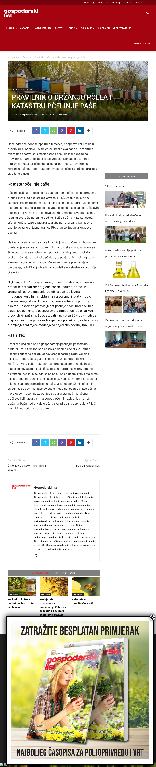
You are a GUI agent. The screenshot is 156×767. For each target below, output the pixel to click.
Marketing (89, 2)
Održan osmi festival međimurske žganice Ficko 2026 (126, 288)
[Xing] (37, 555)
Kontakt (128, 2)
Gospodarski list (28, 114)
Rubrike (10, 28)
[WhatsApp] (53, 130)
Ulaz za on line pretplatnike (114, 28)
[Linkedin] (80, 130)
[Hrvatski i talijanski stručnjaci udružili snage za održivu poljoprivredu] (125, 234)
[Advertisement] (53, 421)
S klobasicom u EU (116, 186)
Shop (72, 28)
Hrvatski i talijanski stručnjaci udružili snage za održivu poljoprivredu (123, 219)
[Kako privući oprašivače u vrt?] (86, 586)
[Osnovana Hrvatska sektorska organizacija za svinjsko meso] (125, 339)
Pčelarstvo (27, 89)
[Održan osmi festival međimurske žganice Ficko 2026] (125, 304)
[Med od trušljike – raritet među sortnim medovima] (22, 586)
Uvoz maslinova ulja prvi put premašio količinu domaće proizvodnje (123, 254)
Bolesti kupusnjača (88, 465)
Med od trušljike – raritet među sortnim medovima (21, 603)
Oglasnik (86, 28)
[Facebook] (36, 130)
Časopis (24, 28)
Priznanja (116, 2)
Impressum (102, 2)
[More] (89, 130)
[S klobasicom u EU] (125, 199)
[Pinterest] (71, 130)
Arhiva (139, 2)
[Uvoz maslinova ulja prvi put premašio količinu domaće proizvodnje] (125, 269)
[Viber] (62, 130)
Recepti (59, 28)
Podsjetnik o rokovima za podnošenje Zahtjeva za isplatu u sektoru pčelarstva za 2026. (53, 607)
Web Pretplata (43, 28)
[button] (147, 13)
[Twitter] (45, 130)
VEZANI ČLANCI (41, 573)
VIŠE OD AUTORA (65, 573)
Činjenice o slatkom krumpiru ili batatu (27, 467)
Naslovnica (13, 57)
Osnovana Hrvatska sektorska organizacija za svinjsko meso (123, 323)
